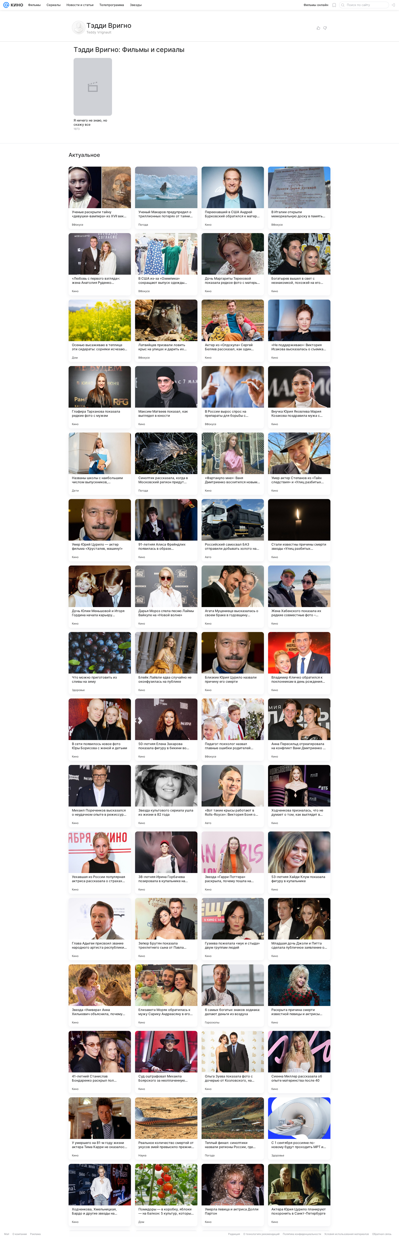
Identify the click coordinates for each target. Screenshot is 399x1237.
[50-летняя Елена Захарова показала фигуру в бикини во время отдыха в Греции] (166, 729)
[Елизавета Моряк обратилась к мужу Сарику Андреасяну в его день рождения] (166, 995)
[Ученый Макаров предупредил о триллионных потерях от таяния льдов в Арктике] (166, 198)
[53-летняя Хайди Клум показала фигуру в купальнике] (299, 862)
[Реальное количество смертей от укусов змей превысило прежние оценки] (166, 1128)
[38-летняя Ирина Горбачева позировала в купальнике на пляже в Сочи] (166, 862)
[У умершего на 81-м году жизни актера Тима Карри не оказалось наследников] (100, 1128)
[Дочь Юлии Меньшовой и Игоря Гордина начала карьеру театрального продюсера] (100, 597)
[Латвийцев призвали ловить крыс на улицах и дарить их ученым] (166, 331)
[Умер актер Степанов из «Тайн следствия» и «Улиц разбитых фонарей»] (299, 464)
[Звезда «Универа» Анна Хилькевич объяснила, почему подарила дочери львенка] (100, 995)
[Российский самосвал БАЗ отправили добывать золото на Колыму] (233, 530)
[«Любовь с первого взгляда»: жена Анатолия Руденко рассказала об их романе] (100, 264)
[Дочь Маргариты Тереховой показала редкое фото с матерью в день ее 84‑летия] (233, 264)
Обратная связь (382, 1234)
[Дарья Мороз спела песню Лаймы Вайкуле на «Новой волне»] (166, 597)
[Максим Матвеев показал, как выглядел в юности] (166, 397)
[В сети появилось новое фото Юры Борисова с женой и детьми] (100, 729)
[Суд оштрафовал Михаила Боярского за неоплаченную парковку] (166, 1062)
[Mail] (6, 5)
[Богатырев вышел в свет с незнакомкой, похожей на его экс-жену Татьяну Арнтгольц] (299, 264)
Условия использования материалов (346, 1234)
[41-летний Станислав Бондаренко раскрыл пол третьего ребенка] (100, 1062)
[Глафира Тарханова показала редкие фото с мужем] (100, 397)
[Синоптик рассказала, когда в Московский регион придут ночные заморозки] (166, 464)
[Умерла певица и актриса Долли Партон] (233, 1195)
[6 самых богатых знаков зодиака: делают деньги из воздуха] (233, 995)
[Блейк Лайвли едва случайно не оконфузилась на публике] (166, 663)
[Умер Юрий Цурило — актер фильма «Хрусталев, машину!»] (100, 530)
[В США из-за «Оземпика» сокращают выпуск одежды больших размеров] (166, 264)
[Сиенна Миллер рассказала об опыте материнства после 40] (299, 1062)
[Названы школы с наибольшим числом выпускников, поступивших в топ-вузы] (100, 464)
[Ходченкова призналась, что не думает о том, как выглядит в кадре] (299, 796)
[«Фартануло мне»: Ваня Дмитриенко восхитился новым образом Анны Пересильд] (233, 464)
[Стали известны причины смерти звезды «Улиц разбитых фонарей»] (299, 530)
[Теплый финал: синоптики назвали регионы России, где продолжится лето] (233, 1128)
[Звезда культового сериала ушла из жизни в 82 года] (166, 796)
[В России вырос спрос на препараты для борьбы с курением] (233, 397)
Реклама (35, 1234)
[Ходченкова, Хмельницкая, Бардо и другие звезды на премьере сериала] (100, 1195)
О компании (19, 1234)
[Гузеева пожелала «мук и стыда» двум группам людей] (233, 929)
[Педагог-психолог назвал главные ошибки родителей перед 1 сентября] (233, 729)
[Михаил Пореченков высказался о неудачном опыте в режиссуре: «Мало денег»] (100, 796)
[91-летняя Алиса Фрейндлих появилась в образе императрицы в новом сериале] (166, 530)
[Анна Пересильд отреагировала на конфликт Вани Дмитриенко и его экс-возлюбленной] (299, 729)
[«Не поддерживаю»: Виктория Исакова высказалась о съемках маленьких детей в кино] (299, 331)
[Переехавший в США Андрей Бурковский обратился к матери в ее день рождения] (233, 198)
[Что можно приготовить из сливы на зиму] (100, 663)
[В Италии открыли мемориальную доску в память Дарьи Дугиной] (299, 198)
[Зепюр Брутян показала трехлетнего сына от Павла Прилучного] (166, 929)
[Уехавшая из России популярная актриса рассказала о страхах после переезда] (100, 862)
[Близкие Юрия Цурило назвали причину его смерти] (233, 663)
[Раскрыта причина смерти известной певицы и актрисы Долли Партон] (299, 995)
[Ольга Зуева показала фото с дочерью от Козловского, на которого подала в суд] (233, 1062)
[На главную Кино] (16, 5)
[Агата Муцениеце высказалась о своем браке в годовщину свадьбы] (233, 597)
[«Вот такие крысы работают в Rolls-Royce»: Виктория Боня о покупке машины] (233, 796)
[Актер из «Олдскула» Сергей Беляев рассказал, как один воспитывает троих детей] (233, 331)
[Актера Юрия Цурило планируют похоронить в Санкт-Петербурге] (299, 1195)
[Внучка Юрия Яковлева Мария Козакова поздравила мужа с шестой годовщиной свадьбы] (299, 397)
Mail (6, 1234)
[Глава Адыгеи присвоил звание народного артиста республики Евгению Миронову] (100, 929)
